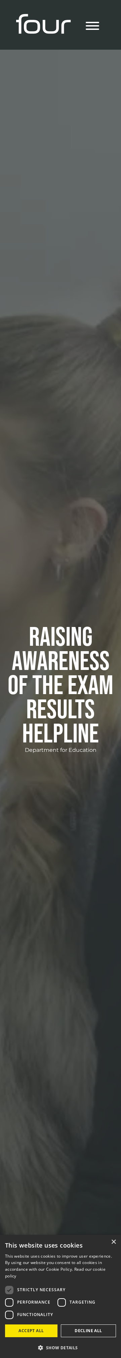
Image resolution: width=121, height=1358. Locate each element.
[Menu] (92, 27)
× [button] (113, 1242)
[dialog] (60, 1296)
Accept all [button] (31, 1330)
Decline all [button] (88, 1330)
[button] (60, 1347)
